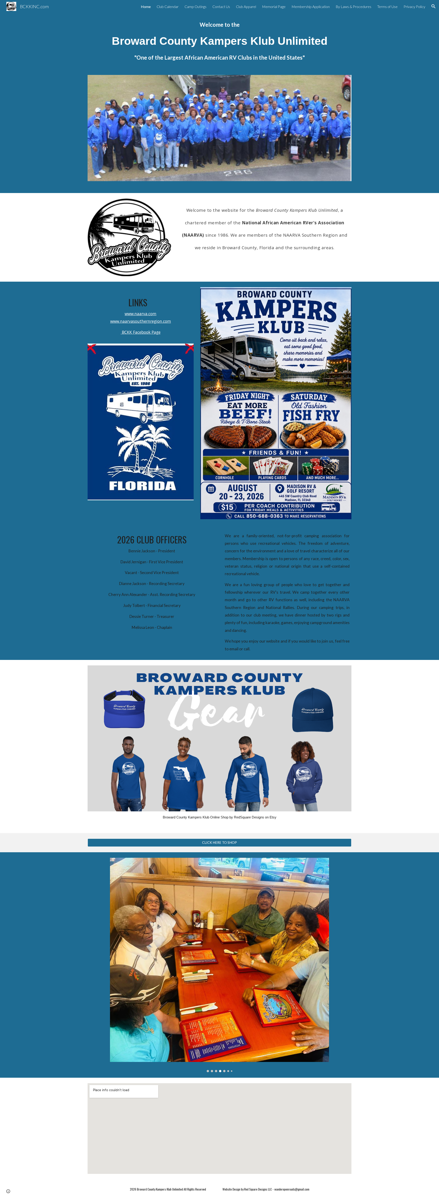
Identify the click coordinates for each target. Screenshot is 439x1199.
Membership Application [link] (311, 6)
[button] (433, 6)
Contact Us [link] (221, 6)
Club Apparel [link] (246, 6)
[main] (219, 41)
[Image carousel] (219, 965)
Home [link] (146, 6)
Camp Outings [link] (195, 6)
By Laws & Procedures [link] (353, 6)
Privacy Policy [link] (414, 6)
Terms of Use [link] (387, 6)
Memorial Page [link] (274, 6)
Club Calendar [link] (168, 6)
